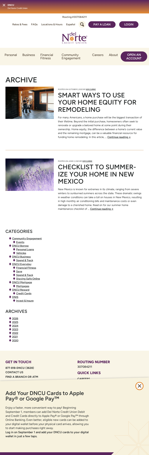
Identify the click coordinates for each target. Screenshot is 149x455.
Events (20, 242)
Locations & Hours (52, 24)
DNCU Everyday (21, 264)
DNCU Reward (20, 289)
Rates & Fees (19, 24)
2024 (15, 325)
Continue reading (119, 137)
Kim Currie (91, 89)
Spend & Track (24, 260)
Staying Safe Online (28, 278)
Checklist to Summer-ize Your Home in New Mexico (97, 174)
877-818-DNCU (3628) (19, 368)
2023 (15, 329)
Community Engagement (71, 56)
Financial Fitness (46, 56)
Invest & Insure (25, 300)
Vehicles (21, 253)
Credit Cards (23, 293)
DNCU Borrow (20, 245)
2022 (15, 333)
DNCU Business (21, 256)
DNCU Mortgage (22, 282)
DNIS (15, 297)
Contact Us (14, 372)
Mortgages (22, 286)
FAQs (34, 24)
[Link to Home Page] (74, 38)
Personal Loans (25, 249)
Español (70, 24)
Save (19, 271)
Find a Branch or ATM (21, 376)
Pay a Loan (101, 24)
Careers (97, 55)
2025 (15, 322)
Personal (11, 55)
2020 (15, 340)
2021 (15, 336)
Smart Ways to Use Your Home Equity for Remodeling (97, 102)
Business (28, 55)
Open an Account (134, 56)
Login (128, 24)
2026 (15, 318)
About (113, 55)
